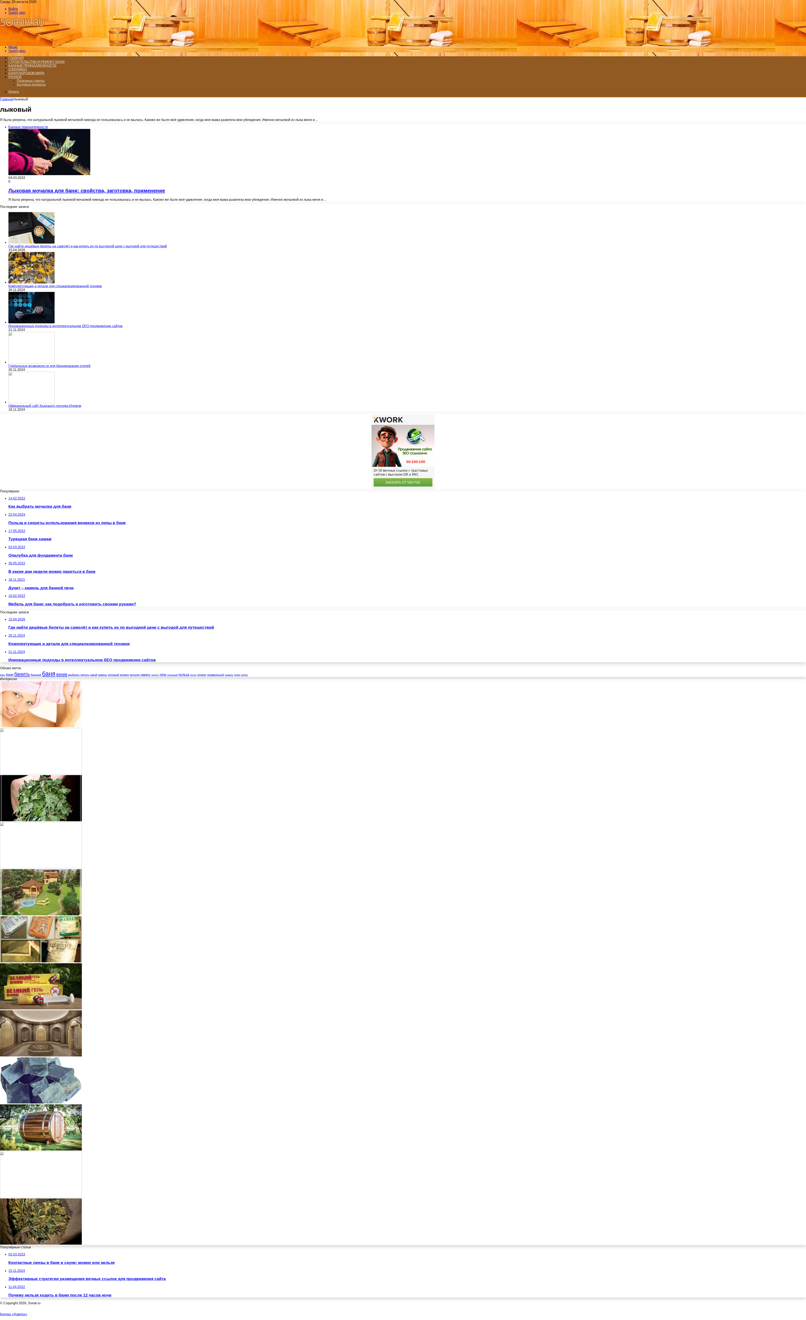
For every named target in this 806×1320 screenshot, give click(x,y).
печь (163, 674)
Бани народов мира (26, 73)
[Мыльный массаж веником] (41, 1196)
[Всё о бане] (24, 40)
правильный (215, 674)
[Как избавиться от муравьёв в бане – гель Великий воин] (41, 1008)
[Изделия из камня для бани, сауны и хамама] (41, 1055)
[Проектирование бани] (41, 914)
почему (201, 674)
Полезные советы (31, 81)
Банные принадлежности (32, 65)
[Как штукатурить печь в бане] (41, 961)
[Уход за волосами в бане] (41, 726)
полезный (172, 675)
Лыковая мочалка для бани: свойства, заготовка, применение (86, 190)
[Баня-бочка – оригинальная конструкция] (41, 1149)
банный (36, 674)
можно (124, 674)
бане (2, 675)
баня (48, 673)
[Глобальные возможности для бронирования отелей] (31, 362)
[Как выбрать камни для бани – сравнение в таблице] (41, 1102)
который (113, 674)
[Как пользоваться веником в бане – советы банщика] (41, 820)
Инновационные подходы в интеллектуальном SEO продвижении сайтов (65, 326)
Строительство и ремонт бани (36, 62)
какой (93, 674)
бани (9, 674)
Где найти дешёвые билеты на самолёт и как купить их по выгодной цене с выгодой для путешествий (87, 246)
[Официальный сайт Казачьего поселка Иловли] (31, 402)
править (229, 675)
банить (22, 674)
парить (145, 674)
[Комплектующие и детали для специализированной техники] (31, 282)
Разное (15, 77)
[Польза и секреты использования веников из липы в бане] (41, 1243)
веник (61, 674)
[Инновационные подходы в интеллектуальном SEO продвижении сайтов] (31, 322)
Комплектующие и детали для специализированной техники (55, 286)
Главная (16, 58)
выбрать (74, 674)
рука (237, 674)
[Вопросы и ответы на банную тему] (41, 773)
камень (102, 674)
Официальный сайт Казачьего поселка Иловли (44, 406)
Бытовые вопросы (31, 84)
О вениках (17, 69)
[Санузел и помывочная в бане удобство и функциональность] (41, 867)
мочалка (135, 674)
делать (84, 674)
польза (183, 674)
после (193, 675)
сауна (244, 674)
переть (155, 675)
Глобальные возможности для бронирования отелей (49, 366)
